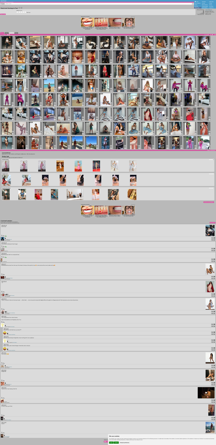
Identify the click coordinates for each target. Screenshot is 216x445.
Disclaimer (211, 6)
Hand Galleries (204, 7)
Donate (210, 3)
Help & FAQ (211, 1)
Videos (196, 4)
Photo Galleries (197, 3)
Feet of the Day (205, 4)
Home (197, 1)
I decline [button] (116, 442)
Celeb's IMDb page (208, 9)
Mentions (196, 6)
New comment (212, 222)
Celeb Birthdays (205, 6)
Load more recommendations (208, 202)
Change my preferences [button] (124, 442)
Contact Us (211, 7)
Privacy (210, 4)
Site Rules (204, 1)
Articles (203, 3)
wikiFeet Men (197, 7)
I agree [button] (111, 442)
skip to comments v (211, 150)
